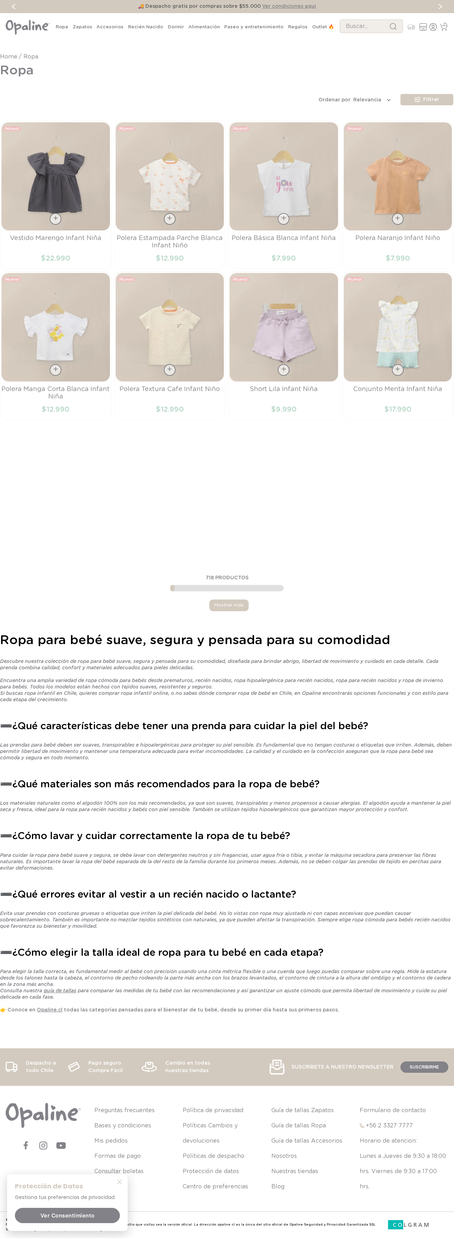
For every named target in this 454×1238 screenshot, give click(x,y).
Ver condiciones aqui (289, 6)
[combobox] (371, 26)
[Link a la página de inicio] (9, 57)
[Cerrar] (119, 1182)
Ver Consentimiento (67, 1215)
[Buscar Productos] (393, 26)
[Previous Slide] (13, 6)
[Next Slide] (440, 6)
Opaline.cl (49, 1041)
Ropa (30, 57)
